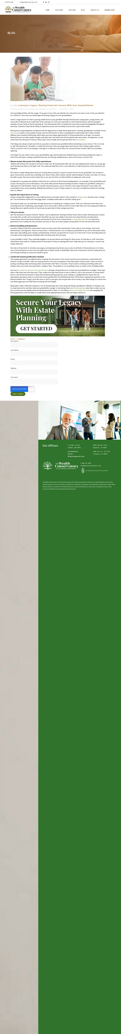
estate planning (40, 109)
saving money (82, 197)
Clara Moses (52, 109)
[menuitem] (47, 10)
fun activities (80, 140)
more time (14, 133)
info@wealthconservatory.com (90, 465)
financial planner (79, 288)
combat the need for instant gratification (33, 270)
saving (26, 109)
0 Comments (63, 109)
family (31, 109)
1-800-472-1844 (85, 463)
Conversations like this (80, 219)
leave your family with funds (80, 290)
